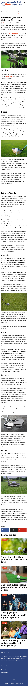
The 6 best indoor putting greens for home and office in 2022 (14, 587)
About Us (3, 669)
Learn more (21, 14)
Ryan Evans (6, 23)
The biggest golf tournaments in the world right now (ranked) (13, 615)
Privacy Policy (4, 672)
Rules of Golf (8, 76)
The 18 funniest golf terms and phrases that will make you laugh (14, 643)
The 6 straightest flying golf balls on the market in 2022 (14, 559)
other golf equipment (13, 33)
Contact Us (4, 675)
